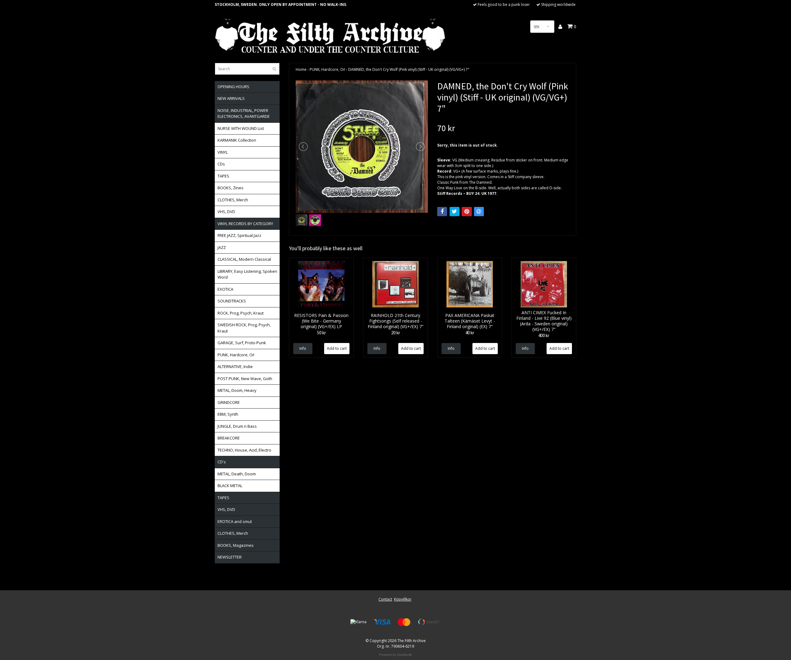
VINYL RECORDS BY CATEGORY (245, 223)
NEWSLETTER (230, 557)
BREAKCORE (229, 438)
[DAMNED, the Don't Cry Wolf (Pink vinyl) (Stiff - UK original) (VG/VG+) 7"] (362, 146)
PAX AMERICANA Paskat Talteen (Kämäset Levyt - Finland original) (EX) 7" (470, 320)
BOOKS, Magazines (236, 545)
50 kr (321, 333)
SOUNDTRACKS (232, 301)
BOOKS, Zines (230, 188)
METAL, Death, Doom (237, 474)
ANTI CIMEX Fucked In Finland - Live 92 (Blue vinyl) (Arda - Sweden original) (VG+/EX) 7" (544, 321)
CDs (221, 164)
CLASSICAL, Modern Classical (244, 259)
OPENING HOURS (233, 86)
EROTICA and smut (235, 521)
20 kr (395, 333)
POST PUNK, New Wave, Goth (245, 378)
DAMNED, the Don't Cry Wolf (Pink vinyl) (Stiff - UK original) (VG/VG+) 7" (408, 69)
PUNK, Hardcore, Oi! (236, 355)
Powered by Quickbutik (395, 654)
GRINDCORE (229, 402)
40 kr (469, 333)
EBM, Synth (228, 414)
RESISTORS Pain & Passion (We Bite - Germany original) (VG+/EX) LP (321, 320)
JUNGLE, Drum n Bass (237, 426)
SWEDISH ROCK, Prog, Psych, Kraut (244, 328)
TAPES (223, 176)
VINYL (223, 152)
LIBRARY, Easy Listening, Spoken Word (247, 274)
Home (301, 69)
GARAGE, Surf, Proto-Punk (242, 342)
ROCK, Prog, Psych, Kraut (241, 313)
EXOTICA (225, 289)
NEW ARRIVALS (231, 98)
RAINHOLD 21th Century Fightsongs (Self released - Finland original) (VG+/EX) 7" (396, 320)
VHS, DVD (226, 211)
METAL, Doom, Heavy (237, 390)
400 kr (543, 335)
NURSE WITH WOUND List (241, 128)
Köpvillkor (403, 599)
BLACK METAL (230, 485)
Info (302, 348)
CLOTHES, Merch (233, 200)
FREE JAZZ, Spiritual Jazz (239, 235)
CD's (222, 462)
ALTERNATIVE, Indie (235, 366)
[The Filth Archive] (330, 34)
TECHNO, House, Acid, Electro (244, 450)
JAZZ (222, 247)
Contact (385, 599)
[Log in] (560, 26)
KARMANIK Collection (237, 140)
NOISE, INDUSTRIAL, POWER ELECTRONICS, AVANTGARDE (244, 113)
